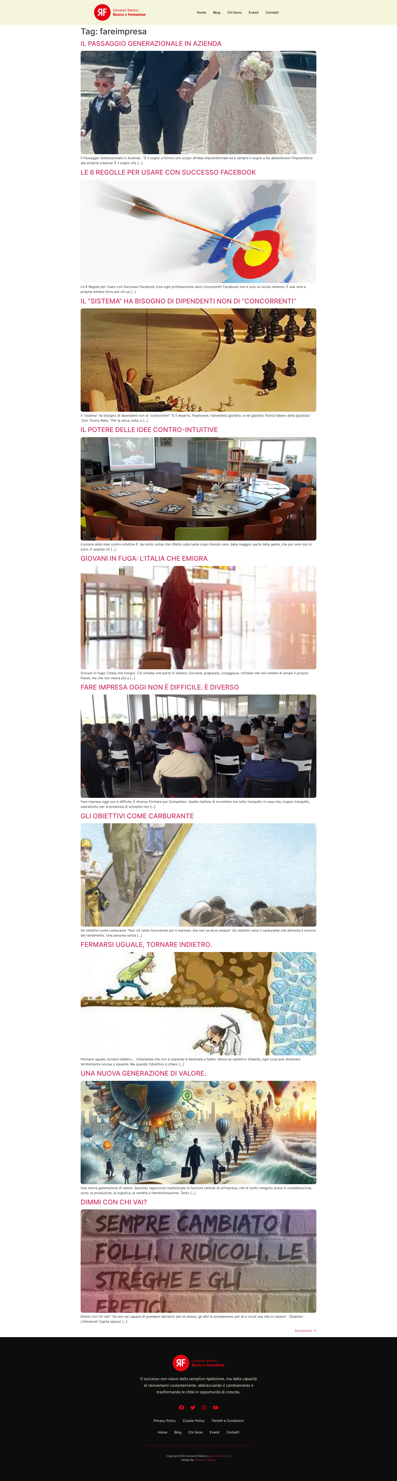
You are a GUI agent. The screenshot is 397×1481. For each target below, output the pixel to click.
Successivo (305, 1330)
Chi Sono (234, 12)
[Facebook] (181, 1407)
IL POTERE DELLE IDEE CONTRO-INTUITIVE (149, 430)
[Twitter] (193, 1407)
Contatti (272, 12)
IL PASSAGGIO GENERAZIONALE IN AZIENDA (151, 43)
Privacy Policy (165, 1421)
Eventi (254, 12)
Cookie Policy (193, 1421)
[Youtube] (215, 1407)
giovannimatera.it (219, 1455)
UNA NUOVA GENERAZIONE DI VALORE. (143, 1073)
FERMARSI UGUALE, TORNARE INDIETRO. (146, 944)
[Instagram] (204, 1407)
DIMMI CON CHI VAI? (114, 1202)
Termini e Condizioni (228, 1421)
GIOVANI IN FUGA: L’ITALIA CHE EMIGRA (144, 558)
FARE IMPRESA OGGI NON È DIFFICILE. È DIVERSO (160, 687)
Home (201, 12)
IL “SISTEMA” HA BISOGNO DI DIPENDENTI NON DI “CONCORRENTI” (188, 301)
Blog (216, 12)
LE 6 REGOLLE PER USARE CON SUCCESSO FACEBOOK (168, 172)
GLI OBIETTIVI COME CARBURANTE (137, 816)
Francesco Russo (205, 1459)
